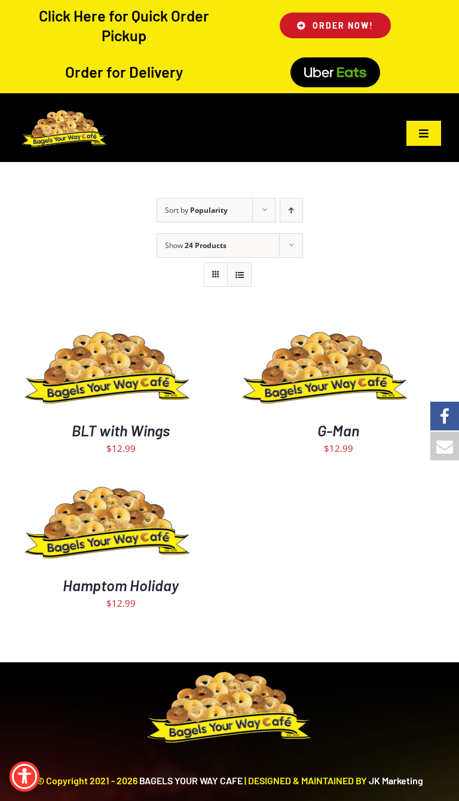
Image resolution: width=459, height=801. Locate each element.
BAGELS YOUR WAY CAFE (191, 780)
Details (144, 368)
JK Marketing (396, 780)
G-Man (338, 430)
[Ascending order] (291, 210)
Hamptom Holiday (121, 585)
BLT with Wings (121, 430)
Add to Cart (82, 368)
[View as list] (239, 274)
